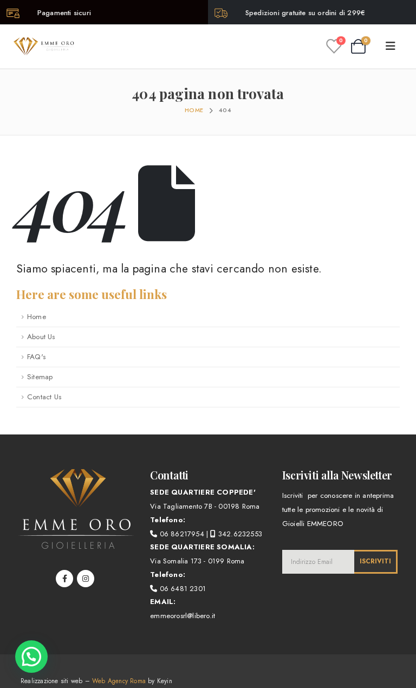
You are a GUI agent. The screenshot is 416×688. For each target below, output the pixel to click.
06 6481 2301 (181, 588)
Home (36, 316)
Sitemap (40, 377)
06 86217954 (180, 534)
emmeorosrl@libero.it (182, 616)
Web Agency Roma (119, 680)
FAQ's (36, 357)
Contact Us (44, 397)
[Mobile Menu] (394, 46)
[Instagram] (85, 578)
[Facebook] (64, 578)
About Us (41, 337)
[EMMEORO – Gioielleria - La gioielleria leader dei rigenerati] (44, 46)
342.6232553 (239, 534)
